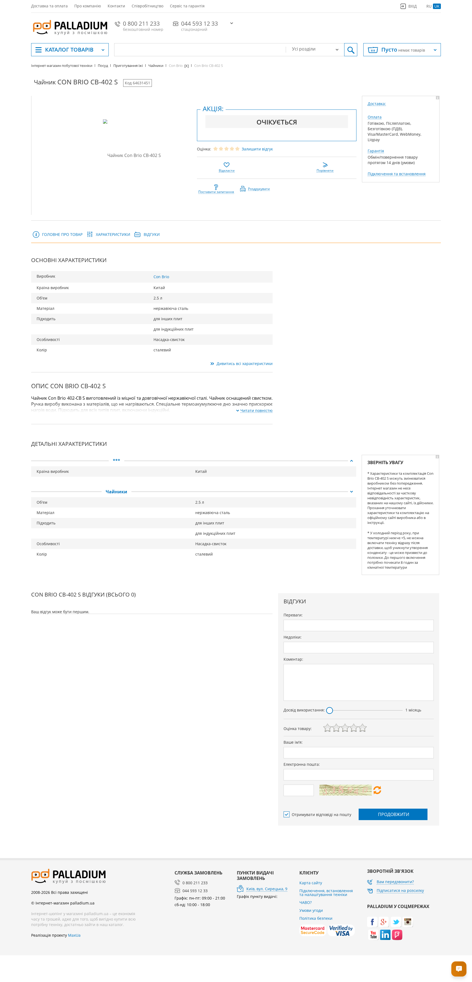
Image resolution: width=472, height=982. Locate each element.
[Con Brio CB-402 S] (132, 155)
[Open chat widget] (459, 969)
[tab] (193, 460)
